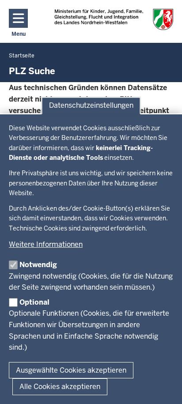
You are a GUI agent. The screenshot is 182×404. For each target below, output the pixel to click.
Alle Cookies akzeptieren (59, 386)
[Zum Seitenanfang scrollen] (164, 387)
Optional (34, 302)
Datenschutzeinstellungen (91, 105)
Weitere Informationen (46, 244)
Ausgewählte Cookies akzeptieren (71, 370)
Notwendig (38, 264)
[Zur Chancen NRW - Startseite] (113, 19)
